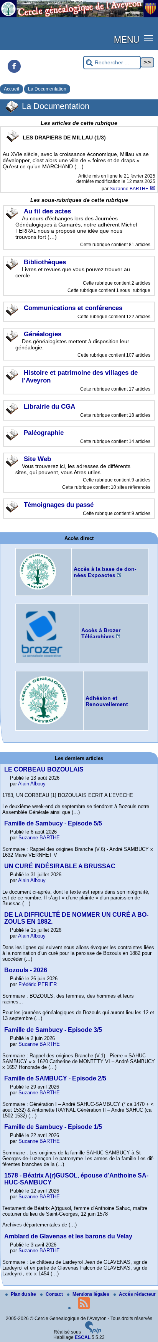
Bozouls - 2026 (25, 970)
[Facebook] (14, 66)
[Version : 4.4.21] (93, 1332)
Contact (55, 1294)
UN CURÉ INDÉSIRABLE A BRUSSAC (59, 866)
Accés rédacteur (137, 1294)
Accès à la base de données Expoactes (105, 572)
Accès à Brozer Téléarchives (100, 633)
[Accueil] (79, 15)
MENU (126, 39)
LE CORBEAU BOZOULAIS (44, 769)
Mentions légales (91, 1294)
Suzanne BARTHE (130, 188)
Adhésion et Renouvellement (107, 701)
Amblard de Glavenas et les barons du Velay (68, 1236)
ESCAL (83, 1337)
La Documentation (47, 89)
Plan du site (24, 1294)
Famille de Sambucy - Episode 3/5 (53, 1030)
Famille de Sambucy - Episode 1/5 (53, 1127)
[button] (148, 37)
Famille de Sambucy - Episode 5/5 (53, 823)
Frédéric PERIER (37, 984)
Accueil (11, 89)
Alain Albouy (32, 784)
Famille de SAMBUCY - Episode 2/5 (55, 1078)
